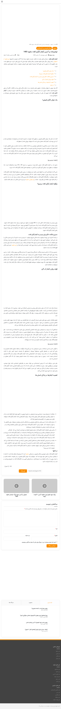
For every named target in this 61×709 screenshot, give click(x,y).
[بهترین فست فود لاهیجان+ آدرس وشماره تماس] (53, 625)
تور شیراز (58, 658)
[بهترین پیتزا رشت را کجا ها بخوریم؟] (53, 611)
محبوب (30, 602)
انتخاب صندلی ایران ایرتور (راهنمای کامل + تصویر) (36, 629)
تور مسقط (57, 697)
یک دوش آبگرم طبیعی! (48, 71)
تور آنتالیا (58, 672)
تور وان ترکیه (57, 676)
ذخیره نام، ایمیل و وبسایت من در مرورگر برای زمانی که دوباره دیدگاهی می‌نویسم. (39, 542)
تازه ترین (50, 602)
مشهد (52, 44)
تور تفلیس (57, 695)
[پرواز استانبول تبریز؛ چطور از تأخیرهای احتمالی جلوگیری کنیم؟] (53, 618)
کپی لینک (23, 471)
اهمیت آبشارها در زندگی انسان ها (46, 82)
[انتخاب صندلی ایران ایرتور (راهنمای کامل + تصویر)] (53, 632)
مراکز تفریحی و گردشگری (44, 48)
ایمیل (55, 535)
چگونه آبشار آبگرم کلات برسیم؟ (46, 74)
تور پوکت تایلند (56, 700)
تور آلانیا (58, 681)
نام (56, 529)
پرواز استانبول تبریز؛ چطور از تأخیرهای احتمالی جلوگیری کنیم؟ (33, 615)
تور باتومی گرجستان (55, 690)
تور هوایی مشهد (30, 180)
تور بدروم (58, 679)
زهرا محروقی (51, 55)
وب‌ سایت (27, 535)
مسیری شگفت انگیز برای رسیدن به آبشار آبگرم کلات (41, 77)
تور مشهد (14, 245)
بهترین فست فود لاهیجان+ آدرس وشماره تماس (36, 622)
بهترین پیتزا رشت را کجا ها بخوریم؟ (39, 608)
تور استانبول (57, 669)
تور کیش (58, 653)
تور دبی (58, 692)
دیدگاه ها (11, 602)
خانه (55, 44)
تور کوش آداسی (56, 674)
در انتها (52, 85)
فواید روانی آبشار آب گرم (47, 79)
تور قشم (58, 656)
